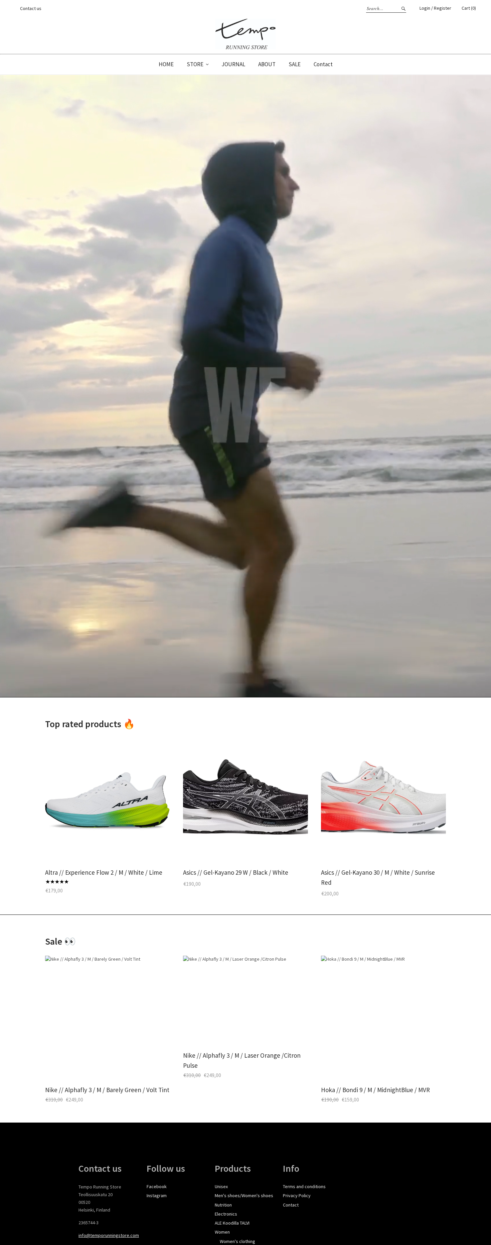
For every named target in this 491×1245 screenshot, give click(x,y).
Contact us (30, 8)
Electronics (226, 1214)
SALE (295, 64)
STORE (195, 64)
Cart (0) (469, 8)
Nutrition (223, 1205)
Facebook (157, 1186)
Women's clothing (237, 1241)
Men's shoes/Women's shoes (244, 1195)
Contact (323, 64)
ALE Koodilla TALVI (232, 1223)
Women (222, 1232)
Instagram (157, 1195)
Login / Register (435, 8)
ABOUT (267, 64)
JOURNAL (233, 64)
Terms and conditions (304, 1186)
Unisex (221, 1186)
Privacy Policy (297, 1195)
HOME (166, 64)
